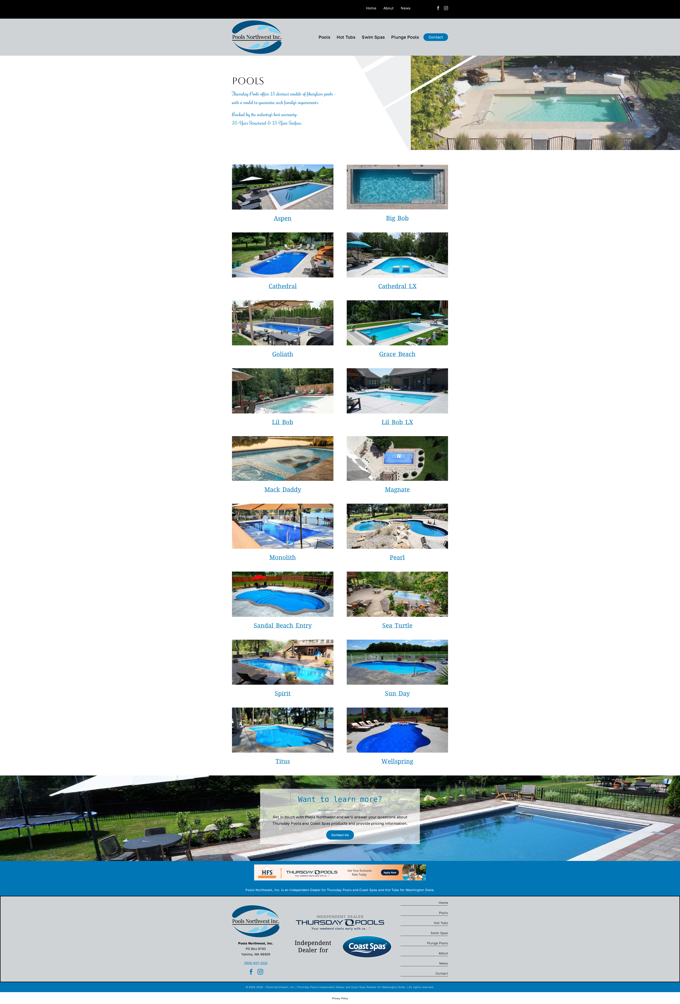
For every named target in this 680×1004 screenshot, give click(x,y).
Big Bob (397, 219)
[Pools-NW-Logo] (257, 22)
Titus (283, 762)
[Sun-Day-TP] (397, 641)
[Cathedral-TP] (282, 234)
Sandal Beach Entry (283, 626)
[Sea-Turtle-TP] (397, 573)
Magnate (397, 490)
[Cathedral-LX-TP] (397, 234)
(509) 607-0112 (256, 963)
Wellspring (397, 762)
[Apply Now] (340, 866)
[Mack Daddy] (282, 438)
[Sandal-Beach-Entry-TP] (282, 573)
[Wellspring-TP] (397, 709)
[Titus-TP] (282, 709)
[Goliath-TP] (282, 302)
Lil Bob (282, 423)
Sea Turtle (397, 626)
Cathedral (283, 287)
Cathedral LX (397, 287)
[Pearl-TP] (397, 505)
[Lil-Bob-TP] (282, 370)
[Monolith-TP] (282, 505)
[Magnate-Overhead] (397, 438)
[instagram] (446, 8)
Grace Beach (397, 355)
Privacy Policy (340, 998)
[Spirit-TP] (282, 641)
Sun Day (397, 694)
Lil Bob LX (397, 423)
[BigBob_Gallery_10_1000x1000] (397, 166)
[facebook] (438, 8)
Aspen (282, 219)
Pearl (397, 558)
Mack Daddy (282, 490)
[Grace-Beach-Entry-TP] (397, 302)
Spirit (283, 694)
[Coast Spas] (367, 936)
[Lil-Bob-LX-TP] (397, 370)
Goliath (282, 355)
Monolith (282, 558)
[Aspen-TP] (282, 166)
